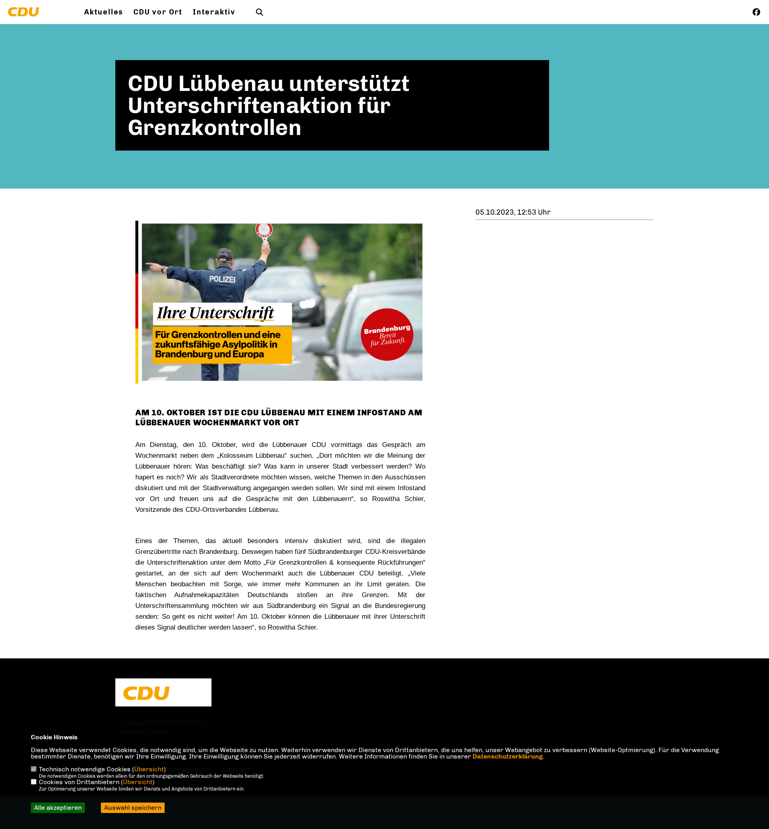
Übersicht (149, 769)
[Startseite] (163, 693)
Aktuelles (103, 12)
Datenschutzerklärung (508, 756)
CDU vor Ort (158, 12)
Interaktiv (214, 12)
